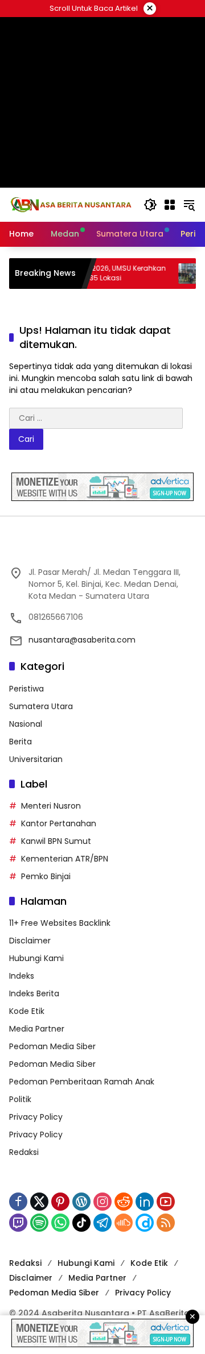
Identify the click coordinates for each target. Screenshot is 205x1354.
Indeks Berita (34, 993)
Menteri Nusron (51, 805)
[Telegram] (102, 1223)
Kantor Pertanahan (58, 823)
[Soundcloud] (123, 1223)
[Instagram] (102, 1201)
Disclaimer (30, 940)
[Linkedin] (145, 1201)
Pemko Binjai (46, 876)
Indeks (21, 976)
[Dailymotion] (145, 1223)
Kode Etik (26, 1011)
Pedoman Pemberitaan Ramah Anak (81, 1081)
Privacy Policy (36, 1117)
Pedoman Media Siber (52, 1046)
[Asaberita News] (70, 204)
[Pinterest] (60, 1201)
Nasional (25, 724)
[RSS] (166, 1223)
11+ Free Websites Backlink (59, 923)
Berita (20, 741)
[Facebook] (18, 1201)
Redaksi (24, 1152)
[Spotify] (39, 1223)
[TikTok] (81, 1223)
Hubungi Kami (36, 958)
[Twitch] (18, 1223)
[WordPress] (81, 1201)
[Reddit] (123, 1201)
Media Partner (36, 1028)
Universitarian (36, 759)
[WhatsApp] (60, 1223)
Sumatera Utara (41, 706)
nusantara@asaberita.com (82, 639)
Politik (20, 1099)
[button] (150, 205)
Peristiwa (26, 688)
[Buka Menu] (170, 205)
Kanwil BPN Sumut (56, 841)
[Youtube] (166, 1201)
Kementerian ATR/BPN (64, 858)
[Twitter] (39, 1201)
